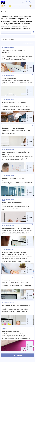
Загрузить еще (17, 355)
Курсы (5, 6)
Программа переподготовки (19, 6)
